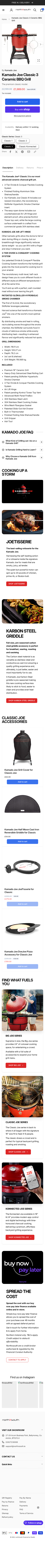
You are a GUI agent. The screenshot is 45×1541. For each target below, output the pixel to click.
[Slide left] (4, 44)
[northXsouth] (10, 1423)
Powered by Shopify (29, 1537)
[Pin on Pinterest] (22, 151)
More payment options (22, 116)
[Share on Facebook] (10, 151)
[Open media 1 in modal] (22, 44)
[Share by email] (28, 151)
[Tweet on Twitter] (16, 151)
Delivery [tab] (20, 167)
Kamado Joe (9, 70)
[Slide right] (40, 44)
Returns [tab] (30, 167)
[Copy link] (35, 151)
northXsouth (19, 1537)
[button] (3, 10)
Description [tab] (7, 167)
